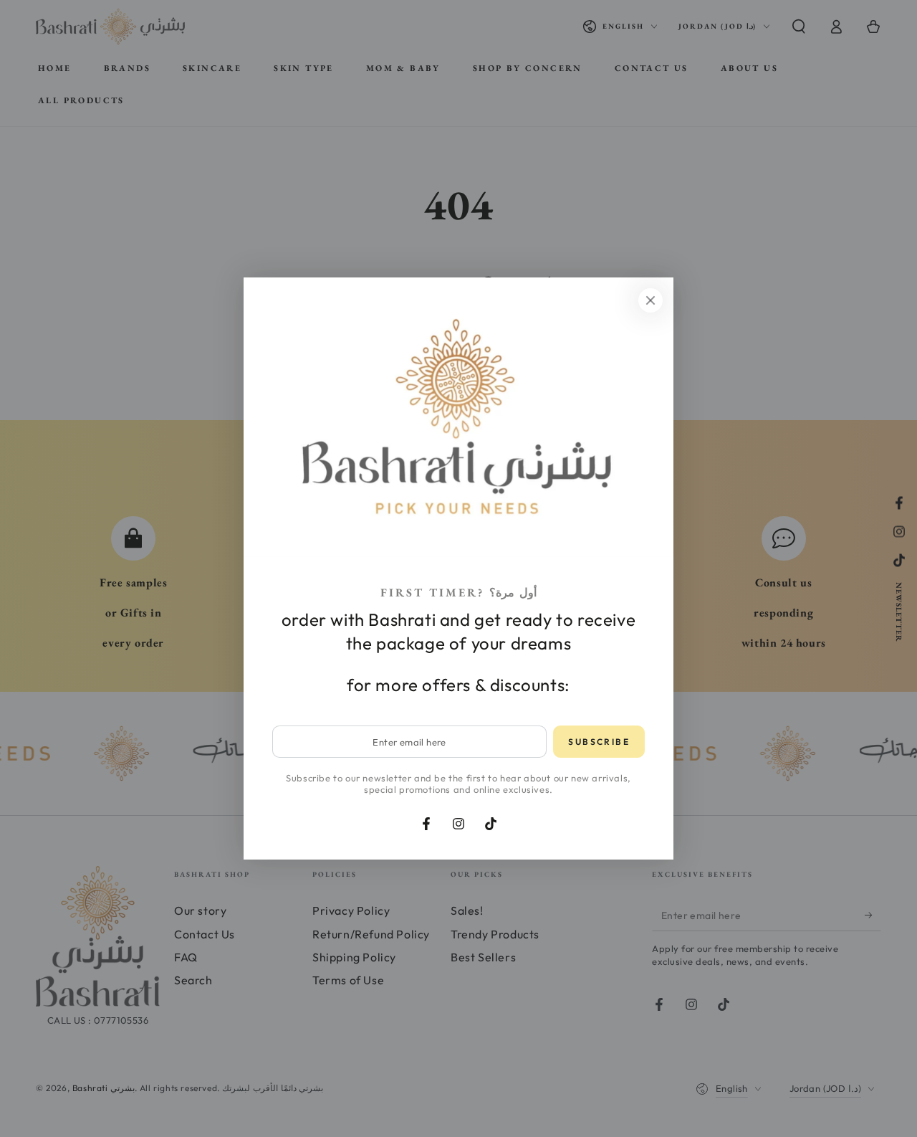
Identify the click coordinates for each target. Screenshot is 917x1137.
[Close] (650, 300)
